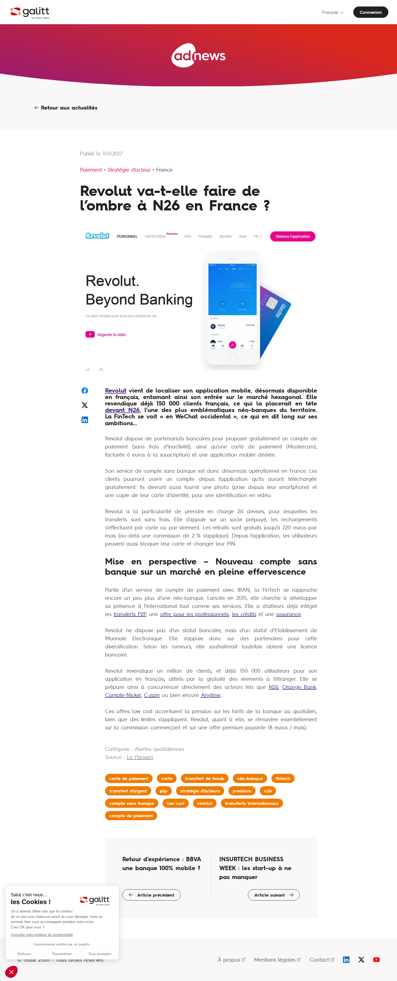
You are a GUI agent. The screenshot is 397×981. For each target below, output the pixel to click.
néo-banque (250, 778)
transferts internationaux (252, 803)
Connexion (371, 12)
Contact (319, 959)
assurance (288, 614)
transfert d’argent (128, 791)
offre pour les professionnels (194, 614)
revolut (204, 803)
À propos (229, 959)
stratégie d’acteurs (200, 791)
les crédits (244, 614)
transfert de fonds (204, 778)
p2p (163, 791)
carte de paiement (128, 778)
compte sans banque (131, 803)
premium (242, 791)
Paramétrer (62, 954)
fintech (283, 778)
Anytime (210, 695)
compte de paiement (131, 816)
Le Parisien (140, 757)
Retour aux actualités (68, 107)
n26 (268, 791)
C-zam (152, 695)
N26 (273, 686)
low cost (175, 803)
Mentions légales (274, 959)
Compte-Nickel (123, 695)
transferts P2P (130, 614)
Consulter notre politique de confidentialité (42, 935)
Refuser (24, 954)
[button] (11, 971)
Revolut (115, 390)
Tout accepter (100, 954)
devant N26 (122, 410)
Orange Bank (299, 686)
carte (166, 778)
